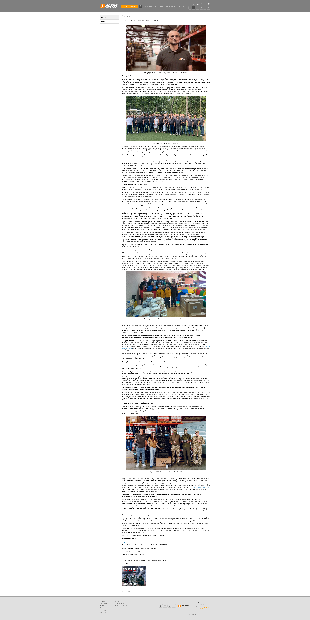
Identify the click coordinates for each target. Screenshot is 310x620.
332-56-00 (203, 4)
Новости (156, 6)
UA (190, 7)
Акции (161, 6)
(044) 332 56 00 (206, 607)
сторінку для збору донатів (200, 487)
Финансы (167, 6)
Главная (102, 601)
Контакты (174, 6)
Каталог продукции (131, 6)
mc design (207, 616)
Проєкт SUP (181, 6)
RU (193, 7)
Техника (116, 601)
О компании (148, 6)
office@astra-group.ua (205, 608)
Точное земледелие (120, 605)
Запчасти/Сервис (119, 603)
